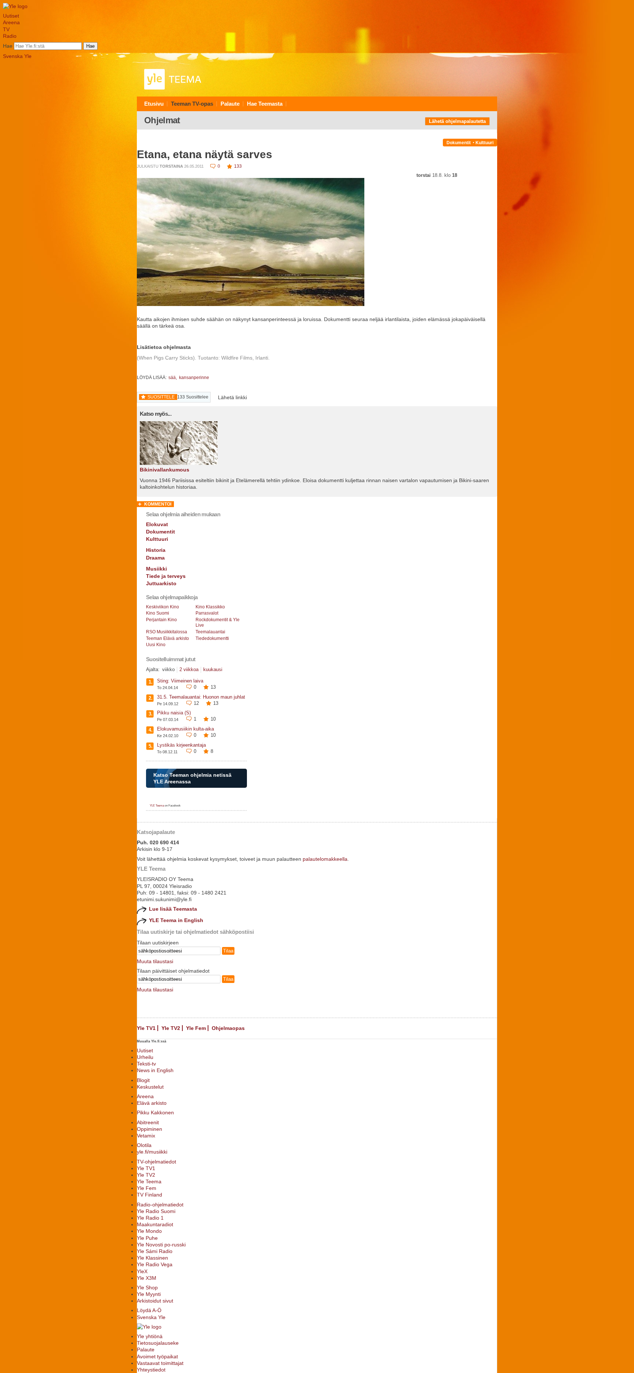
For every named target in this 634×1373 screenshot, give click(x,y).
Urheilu (145, 1057)
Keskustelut (150, 1087)
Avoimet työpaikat (157, 1356)
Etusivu (154, 104)
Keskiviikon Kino (162, 606)
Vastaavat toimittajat (160, 1363)
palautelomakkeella (325, 859)
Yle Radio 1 (150, 1218)
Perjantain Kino (161, 619)
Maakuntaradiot (155, 1224)
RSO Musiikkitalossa (166, 631)
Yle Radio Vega (154, 1264)
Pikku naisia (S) (174, 712)
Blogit (143, 1080)
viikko (168, 669)
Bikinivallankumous (164, 470)
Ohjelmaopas (228, 1028)
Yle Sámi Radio (154, 1251)
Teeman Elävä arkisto (167, 638)
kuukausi (212, 669)
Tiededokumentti (212, 638)
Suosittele (161, 397)
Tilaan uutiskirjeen (158, 943)
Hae (7, 46)
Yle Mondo (149, 1231)
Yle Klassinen (152, 1258)
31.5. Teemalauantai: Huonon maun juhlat (201, 697)
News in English (155, 1070)
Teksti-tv (146, 1064)
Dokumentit (459, 142)
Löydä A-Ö (149, 1310)
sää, (173, 377)
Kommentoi (157, 504)
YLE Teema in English (176, 920)
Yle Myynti (149, 1294)
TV (6, 29)
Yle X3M (146, 1278)
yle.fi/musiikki (152, 1152)
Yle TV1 (146, 1028)
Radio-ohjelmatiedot (160, 1205)
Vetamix (146, 1136)
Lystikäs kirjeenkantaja (181, 745)
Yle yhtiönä (150, 1336)
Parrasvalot (207, 613)
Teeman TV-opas (192, 104)
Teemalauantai (210, 631)
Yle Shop (147, 1287)
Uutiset (11, 16)
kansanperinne (194, 377)
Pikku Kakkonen (155, 1112)
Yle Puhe (147, 1238)
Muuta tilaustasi (155, 961)
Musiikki (156, 569)
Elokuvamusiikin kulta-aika (185, 729)
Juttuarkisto (161, 583)
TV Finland (149, 1195)
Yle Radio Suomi (156, 1211)
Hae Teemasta (265, 104)
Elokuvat (157, 524)
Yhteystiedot (151, 1370)
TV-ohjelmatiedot (156, 1162)
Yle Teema (149, 1181)
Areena (11, 22)
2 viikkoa (188, 669)
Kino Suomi (157, 613)
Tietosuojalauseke (158, 1343)
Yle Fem (196, 1028)
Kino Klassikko (210, 606)
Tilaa (228, 951)
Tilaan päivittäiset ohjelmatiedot (173, 971)
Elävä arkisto (152, 1103)
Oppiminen (149, 1129)
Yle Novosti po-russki (161, 1245)
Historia (155, 550)
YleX (142, 1271)
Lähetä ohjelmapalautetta (457, 121)
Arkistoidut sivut (155, 1301)
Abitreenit (148, 1122)
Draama (155, 558)
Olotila (144, 1145)
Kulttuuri (484, 142)
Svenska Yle (17, 56)
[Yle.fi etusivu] (15, 6)
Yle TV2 (170, 1028)
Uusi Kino (155, 644)
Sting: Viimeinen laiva (180, 681)
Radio (10, 36)
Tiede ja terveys (166, 576)
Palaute (230, 104)
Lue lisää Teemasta (173, 909)
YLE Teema (157, 805)
